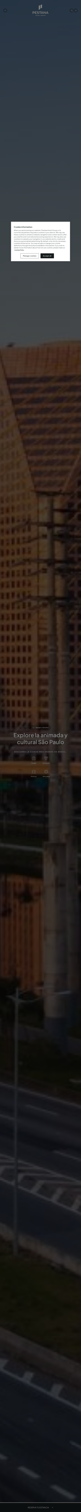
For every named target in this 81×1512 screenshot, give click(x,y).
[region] (40, 241)
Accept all (47, 256)
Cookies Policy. (19, 250)
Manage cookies (29, 256)
